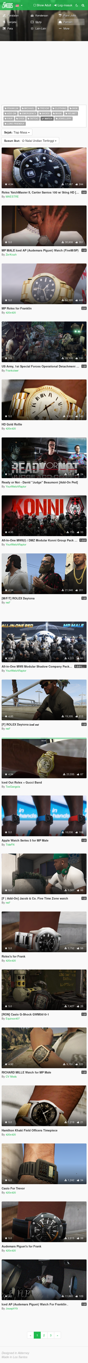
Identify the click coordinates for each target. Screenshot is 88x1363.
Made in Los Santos (14, 1357)
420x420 (11, 312)
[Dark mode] (77, 5)
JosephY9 (12, 1308)
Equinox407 (13, 1018)
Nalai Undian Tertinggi (29, 141)
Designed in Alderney (15, 1353)
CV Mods (11, 1076)
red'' (8, 602)
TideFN (10, 844)
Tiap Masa (16, 132)
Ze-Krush (11, 254)
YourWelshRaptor (16, 486)
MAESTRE (12, 196)
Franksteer (12, 370)
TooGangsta (13, 786)
